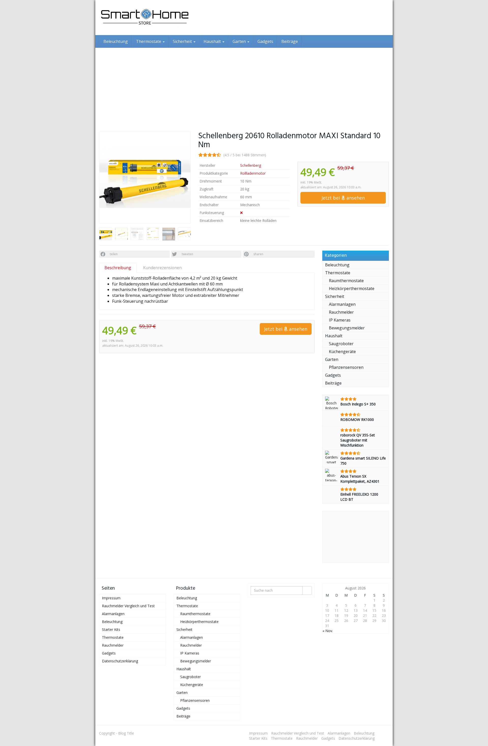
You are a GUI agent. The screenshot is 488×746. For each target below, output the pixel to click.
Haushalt (213, 41)
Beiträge (289, 41)
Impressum (111, 598)
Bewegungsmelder (347, 328)
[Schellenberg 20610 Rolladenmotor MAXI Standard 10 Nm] (144, 177)
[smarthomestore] (145, 17)
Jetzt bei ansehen (343, 198)
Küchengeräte (342, 351)
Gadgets (265, 41)
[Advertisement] (244, 85)
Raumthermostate (346, 280)
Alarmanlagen (342, 304)
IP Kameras (339, 320)
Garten (240, 41)
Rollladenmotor (253, 173)
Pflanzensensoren (346, 367)
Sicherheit (183, 41)
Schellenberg (250, 165)
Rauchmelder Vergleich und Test (128, 605)
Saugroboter (341, 343)
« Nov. (328, 630)
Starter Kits (111, 629)
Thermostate (149, 41)
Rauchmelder (341, 312)
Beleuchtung (115, 41)
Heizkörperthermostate (351, 288)
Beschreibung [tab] (117, 267)
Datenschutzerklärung (120, 661)
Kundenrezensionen (162, 267)
